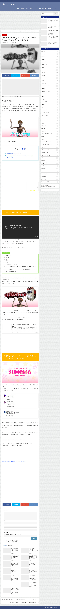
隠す (23, 149)
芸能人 (49, 171)
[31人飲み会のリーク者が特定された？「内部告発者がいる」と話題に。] (11, 571)
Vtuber (49, 67)
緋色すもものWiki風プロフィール (14, 153)
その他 (49, 80)
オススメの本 (49, 93)
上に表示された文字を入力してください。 (12, 534)
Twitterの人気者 (49, 64)
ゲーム (49, 96)
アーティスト (49, 88)
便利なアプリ (49, 125)
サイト (5, 528)
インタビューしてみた (49, 91)
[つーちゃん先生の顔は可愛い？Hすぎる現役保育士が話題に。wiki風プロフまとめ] (29, 557)
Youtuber (54, 8)
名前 (5, 520)
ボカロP (49, 117)
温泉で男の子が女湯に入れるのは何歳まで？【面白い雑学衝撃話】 (23, 602)
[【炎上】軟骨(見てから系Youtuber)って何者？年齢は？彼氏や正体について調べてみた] (29, 578)
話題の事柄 (49, 176)
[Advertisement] (20, 20)
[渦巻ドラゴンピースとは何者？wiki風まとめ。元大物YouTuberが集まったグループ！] (29, 550)
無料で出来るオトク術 (49, 155)
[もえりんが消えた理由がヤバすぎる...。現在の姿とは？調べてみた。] (29, 564)
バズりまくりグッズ (49, 112)
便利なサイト (49, 128)
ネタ (49, 107)
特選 (49, 157)
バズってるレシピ (49, 109)
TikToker (49, 59)
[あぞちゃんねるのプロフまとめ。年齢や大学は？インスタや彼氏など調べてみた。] (11, 550)
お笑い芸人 (49, 72)
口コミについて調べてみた (49, 144)
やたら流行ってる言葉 (49, 85)
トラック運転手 (48, 8)
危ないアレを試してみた (49, 141)
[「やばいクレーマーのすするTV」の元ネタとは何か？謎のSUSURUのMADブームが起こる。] (11, 579)
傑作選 (49, 136)
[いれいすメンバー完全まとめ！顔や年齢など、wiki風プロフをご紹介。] (11, 557)
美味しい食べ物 (49, 163)
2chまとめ (49, 51)
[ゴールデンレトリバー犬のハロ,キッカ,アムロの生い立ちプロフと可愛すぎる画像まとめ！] (11, 592)
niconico (49, 56)
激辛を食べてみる (49, 152)
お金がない (49, 75)
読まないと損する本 (49, 181)
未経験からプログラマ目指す (26, 8)
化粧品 (49, 139)
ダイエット (49, 99)
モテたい (18, 8)
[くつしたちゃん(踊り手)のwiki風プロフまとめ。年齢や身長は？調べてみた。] (29, 571)
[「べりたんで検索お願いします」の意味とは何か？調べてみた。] (29, 585)
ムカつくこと (49, 120)
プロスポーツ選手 (49, 115)
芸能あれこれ (49, 168)
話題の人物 (41, 8)
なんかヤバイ (49, 83)
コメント (5, 510)
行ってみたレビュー (49, 173)
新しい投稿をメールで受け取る (11, 541)
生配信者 (49, 160)
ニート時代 (36, 8)
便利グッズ (49, 131)
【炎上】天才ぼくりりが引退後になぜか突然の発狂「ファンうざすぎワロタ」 (19, 599)
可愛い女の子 (49, 147)
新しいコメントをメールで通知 (11, 540)
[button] (2, 186)
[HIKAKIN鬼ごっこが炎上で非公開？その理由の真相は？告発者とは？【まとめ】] (11, 564)
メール (5, 524)
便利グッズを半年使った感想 (49, 133)
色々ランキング (49, 165)
